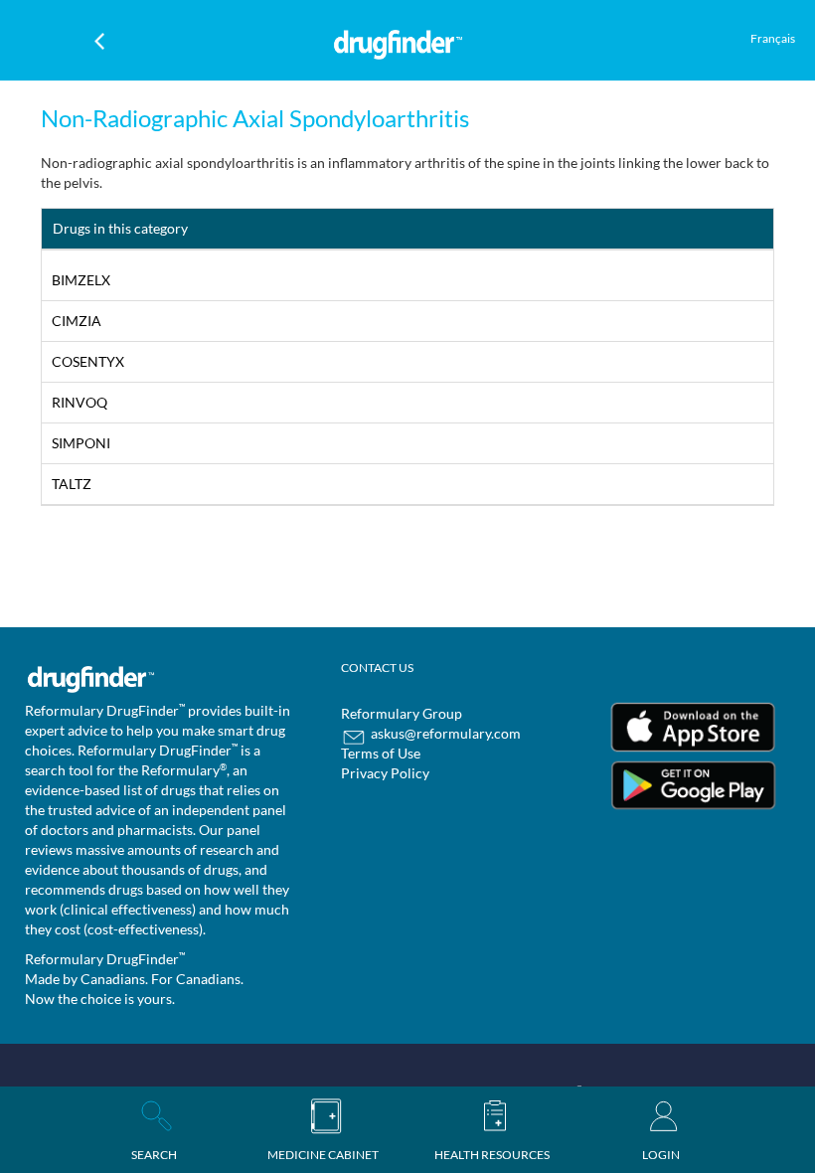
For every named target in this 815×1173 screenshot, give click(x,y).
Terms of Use (380, 753)
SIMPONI (81, 442)
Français (772, 38)
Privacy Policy (385, 772)
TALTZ (71, 483)
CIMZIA (76, 320)
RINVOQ (79, 402)
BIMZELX (81, 279)
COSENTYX (88, 361)
